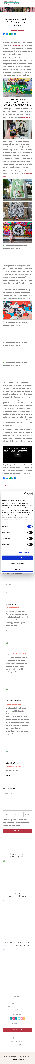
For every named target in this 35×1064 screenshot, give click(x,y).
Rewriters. (25, 117)
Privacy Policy (17, 1044)
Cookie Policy (17, 1041)
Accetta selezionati (17, 563)
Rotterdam (16, 45)
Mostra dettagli (23, 552)
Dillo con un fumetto (17, 1006)
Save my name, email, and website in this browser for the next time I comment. (16, 823)
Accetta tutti (17, 558)
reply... (9, 630)
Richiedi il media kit (17, 1000)
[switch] (30, 532)
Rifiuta (17, 569)
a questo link (24, 286)
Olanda (14, 30)
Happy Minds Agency (17, 1059)
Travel (21, 30)
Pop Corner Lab (17, 1003)
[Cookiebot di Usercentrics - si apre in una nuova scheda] (25, 493)
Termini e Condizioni (17, 1046)
